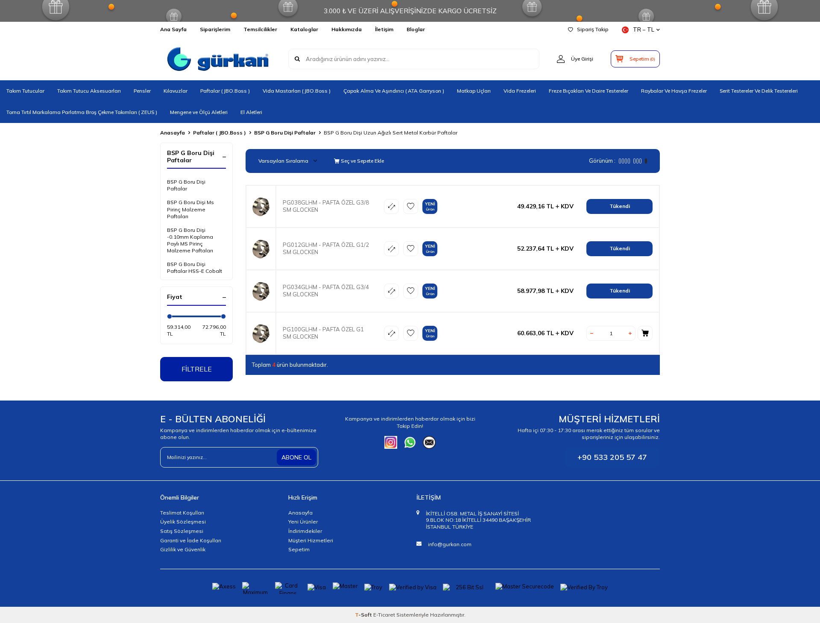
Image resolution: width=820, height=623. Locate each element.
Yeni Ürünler (303, 521)
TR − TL (643, 29)
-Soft (364, 614)
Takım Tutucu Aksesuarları (89, 91)
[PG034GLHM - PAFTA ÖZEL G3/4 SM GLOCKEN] (261, 291)
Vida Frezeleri (520, 91)
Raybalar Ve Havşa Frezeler (674, 91)
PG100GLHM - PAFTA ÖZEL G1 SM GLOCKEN (323, 333)
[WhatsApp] (410, 442)
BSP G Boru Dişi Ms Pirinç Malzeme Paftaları (190, 209)
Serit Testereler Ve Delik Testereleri (759, 91)
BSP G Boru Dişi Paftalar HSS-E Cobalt (194, 267)
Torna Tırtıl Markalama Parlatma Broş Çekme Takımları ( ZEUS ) (81, 112)
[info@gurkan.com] (429, 442)
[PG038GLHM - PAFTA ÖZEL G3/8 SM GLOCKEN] (261, 206)
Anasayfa (172, 132)
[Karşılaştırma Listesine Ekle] (391, 206)
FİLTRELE (197, 369)
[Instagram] (390, 442)
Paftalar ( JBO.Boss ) (225, 91)
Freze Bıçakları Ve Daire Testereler (588, 91)
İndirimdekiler (305, 531)
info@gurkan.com (450, 544)
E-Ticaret (384, 614)
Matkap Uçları (474, 91)
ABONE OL (296, 457)
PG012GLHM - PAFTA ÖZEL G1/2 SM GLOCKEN (326, 248)
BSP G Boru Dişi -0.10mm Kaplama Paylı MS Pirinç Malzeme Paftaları (190, 240)
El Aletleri (251, 112)
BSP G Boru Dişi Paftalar (285, 132)
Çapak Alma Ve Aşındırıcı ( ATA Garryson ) (393, 91)
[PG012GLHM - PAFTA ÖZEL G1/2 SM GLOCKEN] (261, 248)
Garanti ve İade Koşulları (190, 540)
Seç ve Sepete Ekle (362, 161)
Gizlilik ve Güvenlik (182, 549)
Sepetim (299, 549)
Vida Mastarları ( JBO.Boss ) (297, 91)
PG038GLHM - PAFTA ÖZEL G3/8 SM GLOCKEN (326, 206)
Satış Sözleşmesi (181, 531)
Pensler (142, 91)
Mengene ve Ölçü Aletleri (199, 112)
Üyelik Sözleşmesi (183, 521)
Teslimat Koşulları (182, 512)
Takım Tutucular (25, 91)
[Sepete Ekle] (645, 333)
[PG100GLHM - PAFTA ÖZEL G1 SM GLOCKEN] (261, 333)
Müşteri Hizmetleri (310, 540)
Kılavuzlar (175, 91)
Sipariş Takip (593, 29)
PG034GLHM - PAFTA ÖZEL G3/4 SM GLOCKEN (326, 291)
